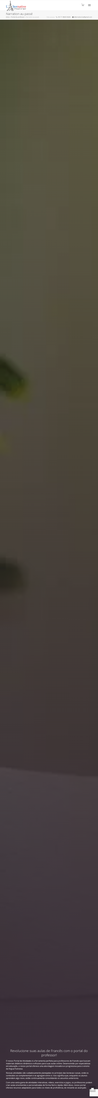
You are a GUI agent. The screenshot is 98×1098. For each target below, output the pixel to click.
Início (8, 17)
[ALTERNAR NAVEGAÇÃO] (89, 5)
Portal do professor (17, 17)
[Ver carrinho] (82, 4)
